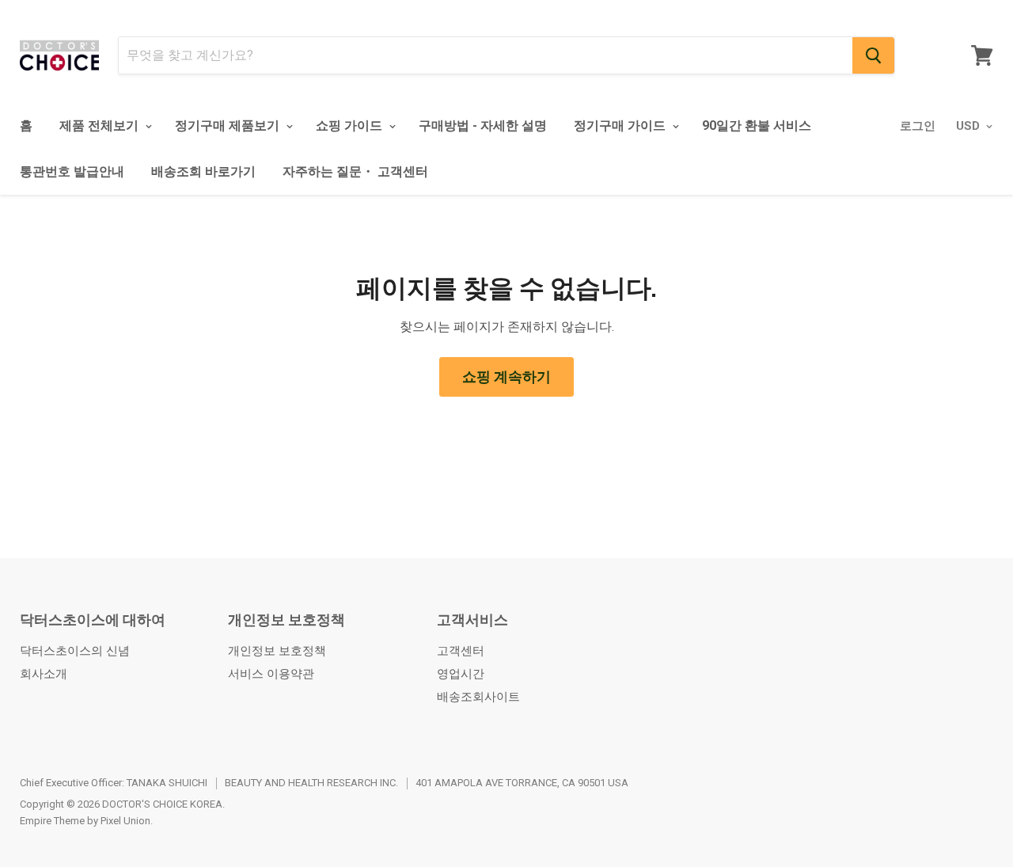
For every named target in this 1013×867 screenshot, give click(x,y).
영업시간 (460, 674)
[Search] (873, 55)
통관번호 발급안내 (72, 171)
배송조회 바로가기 (203, 171)
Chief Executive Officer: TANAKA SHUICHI (113, 783)
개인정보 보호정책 (277, 651)
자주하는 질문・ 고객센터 (355, 171)
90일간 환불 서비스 (756, 125)
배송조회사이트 (478, 697)
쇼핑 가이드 (350, 125)
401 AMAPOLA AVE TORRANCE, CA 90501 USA (521, 783)
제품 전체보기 (100, 125)
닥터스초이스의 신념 (75, 651)
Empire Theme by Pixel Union (85, 821)
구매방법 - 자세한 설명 (483, 125)
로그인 (917, 126)
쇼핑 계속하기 (506, 376)
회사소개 (43, 674)
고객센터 (460, 651)
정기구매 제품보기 (229, 125)
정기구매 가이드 (621, 125)
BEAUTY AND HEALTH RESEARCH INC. (311, 783)
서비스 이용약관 (271, 674)
